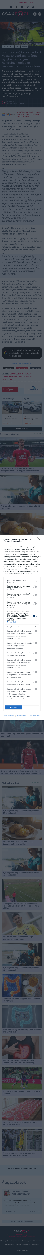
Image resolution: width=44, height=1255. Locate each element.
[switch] (35, 587)
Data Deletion (9, 716)
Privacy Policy (35, 716)
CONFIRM (13, 707)
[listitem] (22, 581)
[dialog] (22, 627)
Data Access (22, 716)
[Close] (39, 539)
